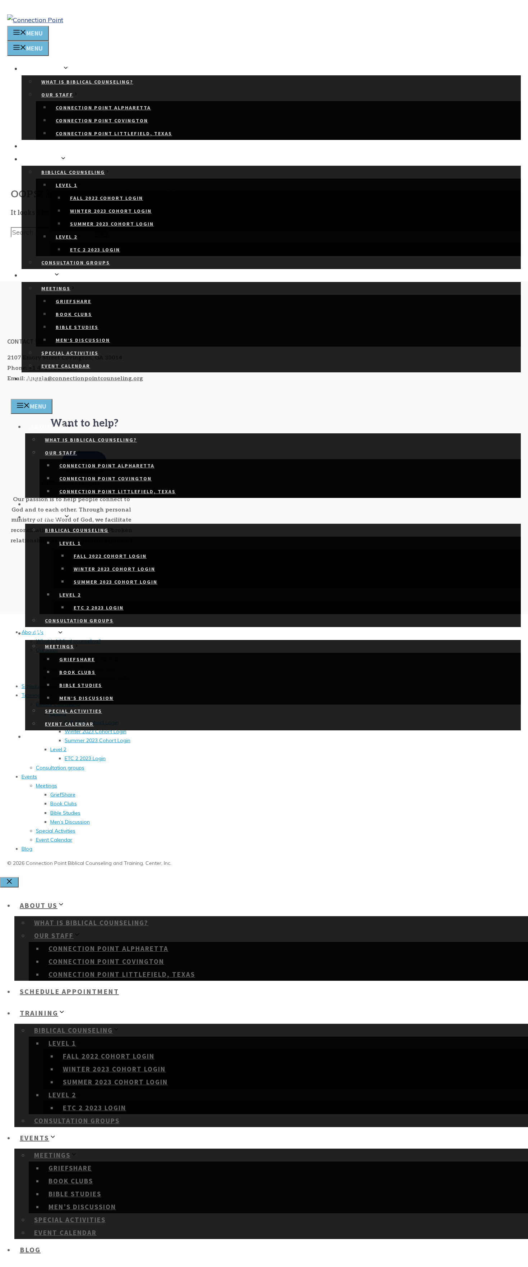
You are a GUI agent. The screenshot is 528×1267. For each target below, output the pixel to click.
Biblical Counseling (73, 172)
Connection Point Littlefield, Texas (114, 133)
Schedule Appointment (71, 146)
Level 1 (66, 185)
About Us (44, 69)
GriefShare (73, 301)
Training (43, 159)
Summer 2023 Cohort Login (112, 224)
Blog (36, 379)
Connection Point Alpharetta (103, 107)
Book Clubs (74, 314)
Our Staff (57, 94)
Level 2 (66, 237)
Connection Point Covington (102, 120)
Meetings (55, 288)
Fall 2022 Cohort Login (106, 198)
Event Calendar (65, 366)
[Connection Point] (35, 20)
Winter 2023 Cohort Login (111, 211)
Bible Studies (77, 327)
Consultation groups (75, 262)
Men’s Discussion (83, 340)
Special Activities (69, 353)
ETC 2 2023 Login (95, 249)
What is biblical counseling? (87, 82)
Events (40, 275)
